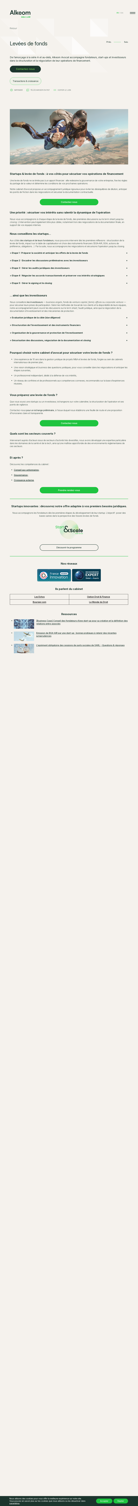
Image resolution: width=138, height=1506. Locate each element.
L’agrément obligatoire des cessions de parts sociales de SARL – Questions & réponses (80, 645)
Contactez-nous (69, 202)
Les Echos (39, 596)
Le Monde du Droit (98, 602)
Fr (118, 13)
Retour (13, 28)
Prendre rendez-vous (69, 490)
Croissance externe (24, 480)
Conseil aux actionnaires (26, 470)
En (122, 13)
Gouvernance (21, 475)
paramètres (14, 1503)
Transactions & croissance (25, 81)
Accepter (104, 1501)
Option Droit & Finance (98, 596)
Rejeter (121, 1501)
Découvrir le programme (69, 547)
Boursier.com (39, 602)
